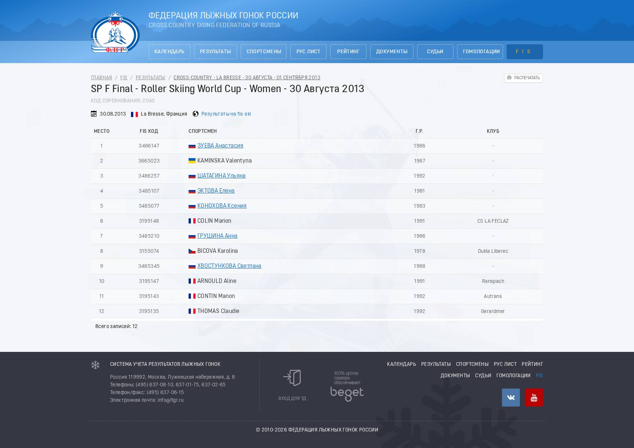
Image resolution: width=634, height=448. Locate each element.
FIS (525, 52)
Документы (392, 52)
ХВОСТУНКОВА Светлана (229, 266)
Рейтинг (348, 52)
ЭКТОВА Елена (216, 191)
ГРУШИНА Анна (217, 236)
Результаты (215, 52)
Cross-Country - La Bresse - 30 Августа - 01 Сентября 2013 (247, 78)
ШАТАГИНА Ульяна (221, 176)
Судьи (435, 52)
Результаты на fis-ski (226, 114)
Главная (101, 78)
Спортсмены (264, 52)
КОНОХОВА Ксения (222, 206)
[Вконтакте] (511, 398)
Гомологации (481, 52)
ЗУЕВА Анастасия (220, 146)
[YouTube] (534, 398)
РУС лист (308, 52)
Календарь (169, 52)
